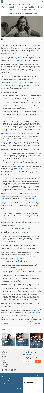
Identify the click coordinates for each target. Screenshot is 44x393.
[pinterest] (15, 370)
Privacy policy (5, 364)
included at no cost (13, 147)
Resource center (5, 360)
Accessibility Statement (22, 388)
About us (4, 354)
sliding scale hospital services (27, 297)
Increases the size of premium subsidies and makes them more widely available (19, 256)
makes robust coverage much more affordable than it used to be (20, 85)
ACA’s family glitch (29, 202)
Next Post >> (38, 323)
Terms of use (5, 366)
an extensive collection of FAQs (7, 321)
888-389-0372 (22, 2)
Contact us (4, 362)
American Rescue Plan (17, 60)
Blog (4, 4)
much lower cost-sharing (6, 142)
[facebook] (3, 370)
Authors (4, 356)
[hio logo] (2, 1)
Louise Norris (9, 39)
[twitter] (6, 370)
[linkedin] (12, 370)
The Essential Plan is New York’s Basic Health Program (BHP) (17, 133)
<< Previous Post (4, 323)
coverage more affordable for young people (14, 258)
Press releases (5, 358)
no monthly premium (29, 140)
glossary (11, 222)
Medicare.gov (40, 376)
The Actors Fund (20, 269)
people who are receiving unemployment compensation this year (22, 260)
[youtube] (9, 370)
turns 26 (18, 69)
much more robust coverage (22, 166)
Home (2, 4)
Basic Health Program (5, 76)
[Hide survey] (40, 378)
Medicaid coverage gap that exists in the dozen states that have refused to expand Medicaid (20, 203)
